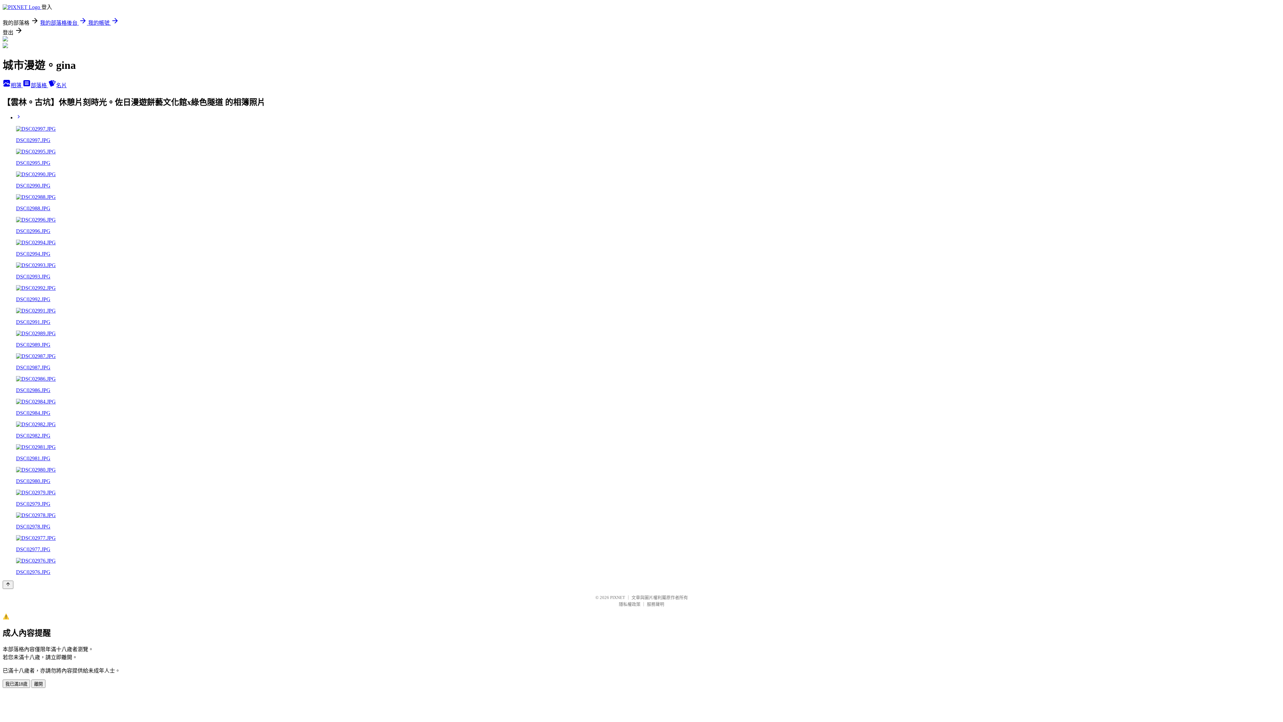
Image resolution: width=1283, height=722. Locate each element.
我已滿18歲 (16, 684)
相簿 (17, 85)
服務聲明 (655, 604)
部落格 (39, 85)
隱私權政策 (629, 604)
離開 (38, 684)
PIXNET (617, 597)
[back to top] (8, 585)
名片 (61, 85)
